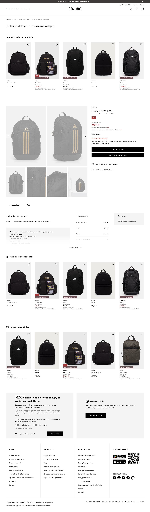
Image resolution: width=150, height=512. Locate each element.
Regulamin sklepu (50, 455)
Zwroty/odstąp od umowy (86, 463)
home (27, 9)
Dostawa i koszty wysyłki (86, 455)
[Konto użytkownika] (131, 9)
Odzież (15, 13)
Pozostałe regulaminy (51, 459)
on (13, 9)
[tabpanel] (75, 229)
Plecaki (60, 13)
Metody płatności (84, 459)
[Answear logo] (75, 9)
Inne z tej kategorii (118, 149)
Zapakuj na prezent (84, 481)
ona (7, 9)
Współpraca (13, 467)
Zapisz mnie (55, 434)
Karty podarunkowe (85, 478)
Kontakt (81, 492)
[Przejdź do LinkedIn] (132, 478)
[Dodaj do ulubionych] (28, 44)
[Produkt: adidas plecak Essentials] (18, 60)
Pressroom (12, 481)
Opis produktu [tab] (14, 205)
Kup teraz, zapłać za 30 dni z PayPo (90, 485)
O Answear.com (14, 455)
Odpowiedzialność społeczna (19, 474)
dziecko (20, 9)
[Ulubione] (137, 9)
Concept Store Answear (86, 470)
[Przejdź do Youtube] (123, 478)
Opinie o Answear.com (16, 459)
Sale (54, 13)
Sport (37, 13)
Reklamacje (82, 467)
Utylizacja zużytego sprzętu (53, 478)
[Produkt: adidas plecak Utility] (131, 350)
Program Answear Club (51, 467)
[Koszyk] (143, 9)
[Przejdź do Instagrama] (119, 478)
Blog (45, 463)
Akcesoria (30, 13)
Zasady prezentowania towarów (54, 474)
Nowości (9, 13)
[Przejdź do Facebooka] (114, 478)
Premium (43, 13)
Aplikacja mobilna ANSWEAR (53, 470)
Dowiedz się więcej (96, 415)
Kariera (11, 485)
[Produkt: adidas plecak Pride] (47, 60)
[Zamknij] (142, 1)
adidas (94, 107)
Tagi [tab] (28, 205)
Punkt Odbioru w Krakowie (87, 474)
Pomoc (80, 489)
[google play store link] (119, 456)
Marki (49, 13)
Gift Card (67, 13)
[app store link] (119, 461)
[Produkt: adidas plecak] (75, 60)
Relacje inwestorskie (16, 470)
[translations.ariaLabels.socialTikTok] (128, 478)
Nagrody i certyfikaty (16, 463)
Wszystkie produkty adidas (118, 155)
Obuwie (22, 13)
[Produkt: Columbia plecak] (131, 60)
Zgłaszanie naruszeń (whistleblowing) (21, 478)
